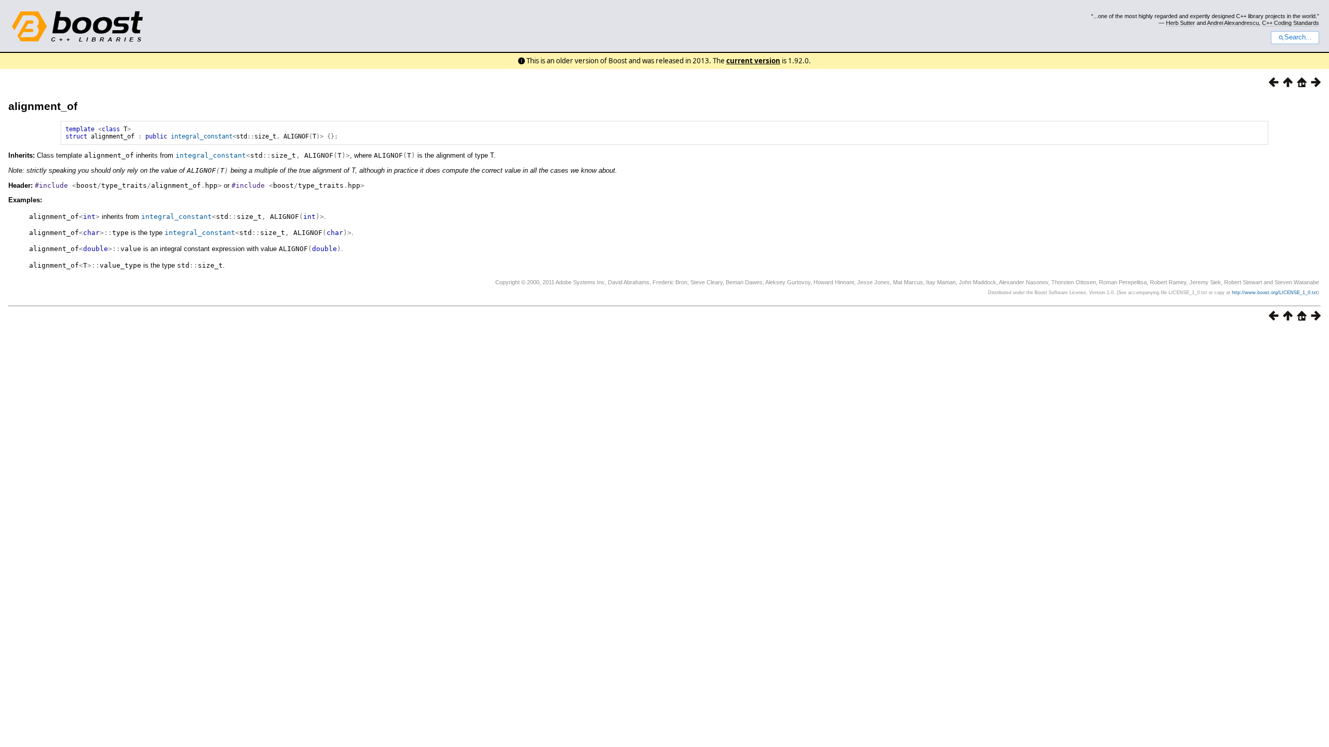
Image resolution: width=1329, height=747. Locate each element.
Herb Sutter (1180, 23)
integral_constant (202, 136)
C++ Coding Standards (1290, 23)
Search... (1298, 37)
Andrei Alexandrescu (1233, 23)
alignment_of (42, 106)
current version (753, 60)
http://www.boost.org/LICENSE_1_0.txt (1275, 292)
